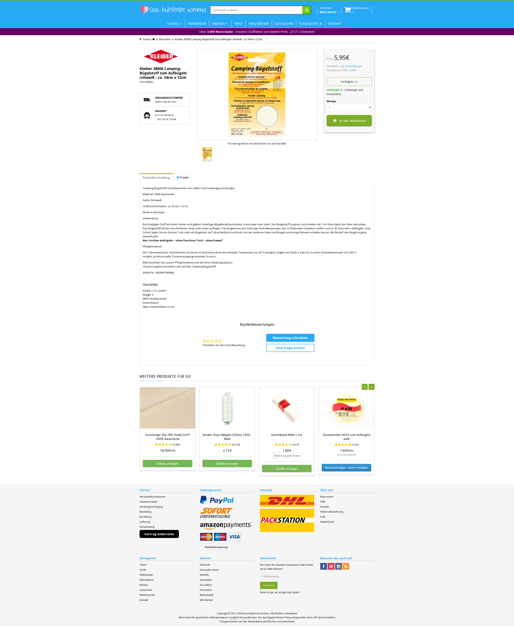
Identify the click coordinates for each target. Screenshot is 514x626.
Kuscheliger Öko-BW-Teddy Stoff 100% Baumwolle (167, 437)
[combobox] (260, 10)
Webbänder (146, 575)
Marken (144, 585)
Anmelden (268, 585)
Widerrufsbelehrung (331, 511)
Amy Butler (206, 580)
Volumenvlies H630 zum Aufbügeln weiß (346, 437)
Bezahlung (145, 516)
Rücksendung (147, 527)
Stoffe (143, 570)
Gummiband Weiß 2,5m (286, 435)
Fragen (184, 177)
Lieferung (145, 522)
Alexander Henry (209, 570)
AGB (322, 516)
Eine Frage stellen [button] (290, 348)
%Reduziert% (147, 595)
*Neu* (143, 565)
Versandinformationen (152, 496)
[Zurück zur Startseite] (153, 39)
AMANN (204, 575)
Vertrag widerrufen (159, 534)
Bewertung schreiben (290, 338)
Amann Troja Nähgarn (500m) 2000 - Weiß (227, 437)
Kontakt (324, 506)
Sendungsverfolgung (151, 506)
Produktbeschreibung (156, 177)
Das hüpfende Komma (256, 613)
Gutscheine (146, 590)
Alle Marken (206, 600)
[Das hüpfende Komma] (173, 9)
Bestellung (145, 511)
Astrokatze (206, 590)
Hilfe (322, 501)
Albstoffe (205, 565)
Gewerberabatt (148, 501)
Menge (331, 101)
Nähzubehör (147, 580)
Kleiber (149, 82)
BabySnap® (206, 595)
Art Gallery (206, 585)
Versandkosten (353, 66)
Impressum (326, 496)
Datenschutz (327, 522)
